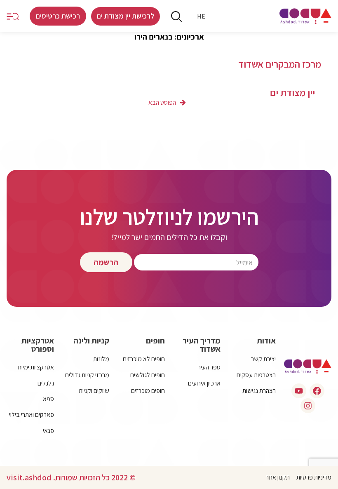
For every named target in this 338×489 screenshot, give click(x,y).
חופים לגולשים (147, 375)
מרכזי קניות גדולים (87, 375)
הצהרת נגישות (259, 390)
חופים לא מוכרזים (144, 359)
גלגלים (46, 383)
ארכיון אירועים (204, 383)
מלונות (101, 359)
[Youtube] (298, 390)
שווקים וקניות (94, 390)
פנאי (48, 430)
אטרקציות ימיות (36, 367)
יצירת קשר (263, 359)
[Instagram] (307, 405)
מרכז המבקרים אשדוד (279, 64)
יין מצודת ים (292, 93)
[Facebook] (317, 390)
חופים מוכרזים (148, 390)
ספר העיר (209, 367)
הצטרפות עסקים (256, 375)
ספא (48, 399)
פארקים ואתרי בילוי (31, 414)
